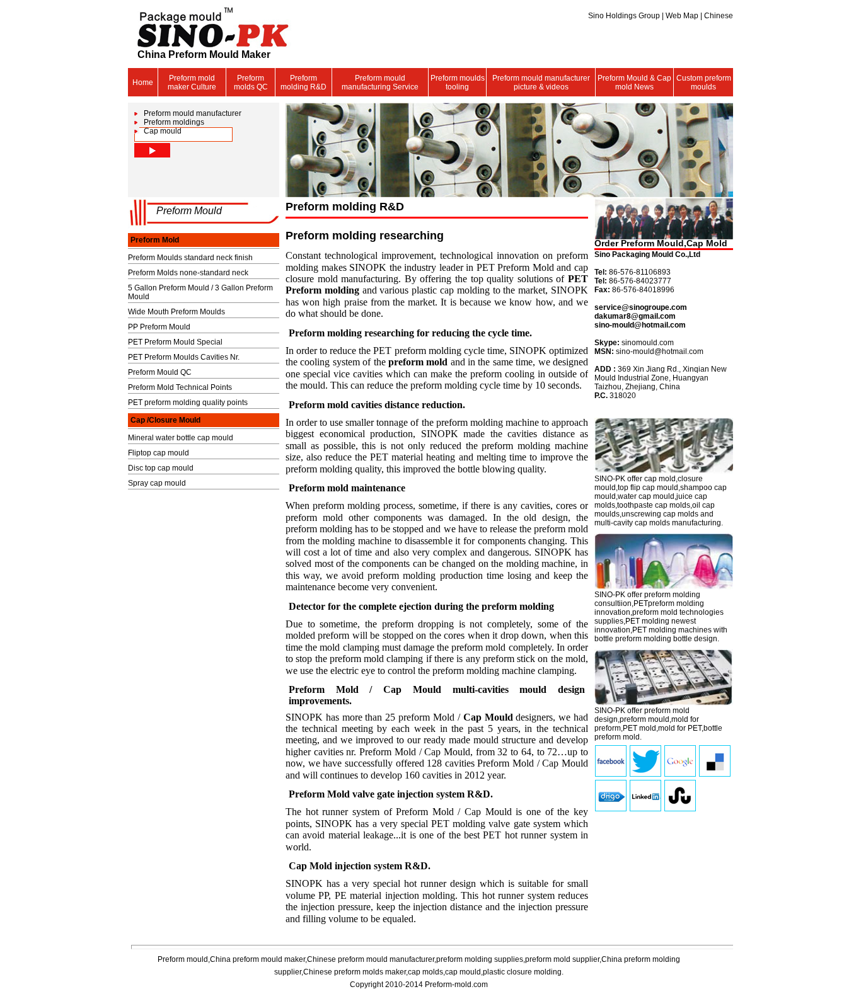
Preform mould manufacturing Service (380, 82)
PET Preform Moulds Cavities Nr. (184, 357)
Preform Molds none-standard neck (188, 272)
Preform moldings (174, 122)
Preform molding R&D (303, 82)
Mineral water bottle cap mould (180, 437)
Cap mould (163, 131)
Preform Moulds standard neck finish (190, 257)
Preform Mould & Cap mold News (634, 82)
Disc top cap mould (161, 468)
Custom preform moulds (703, 82)
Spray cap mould (157, 483)
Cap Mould (488, 717)
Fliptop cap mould (158, 452)
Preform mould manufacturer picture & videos (541, 82)
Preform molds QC (251, 82)
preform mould (644, 719)
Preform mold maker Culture (192, 82)
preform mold (418, 362)
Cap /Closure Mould (165, 420)
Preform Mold (154, 240)
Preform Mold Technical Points (180, 387)
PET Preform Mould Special (175, 342)
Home (143, 82)
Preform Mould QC (160, 372)
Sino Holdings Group (625, 15)
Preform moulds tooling (457, 82)
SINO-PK (609, 478)
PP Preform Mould (159, 327)
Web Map (683, 15)
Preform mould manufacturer (192, 113)
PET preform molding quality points (188, 402)
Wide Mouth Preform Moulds (176, 311)
